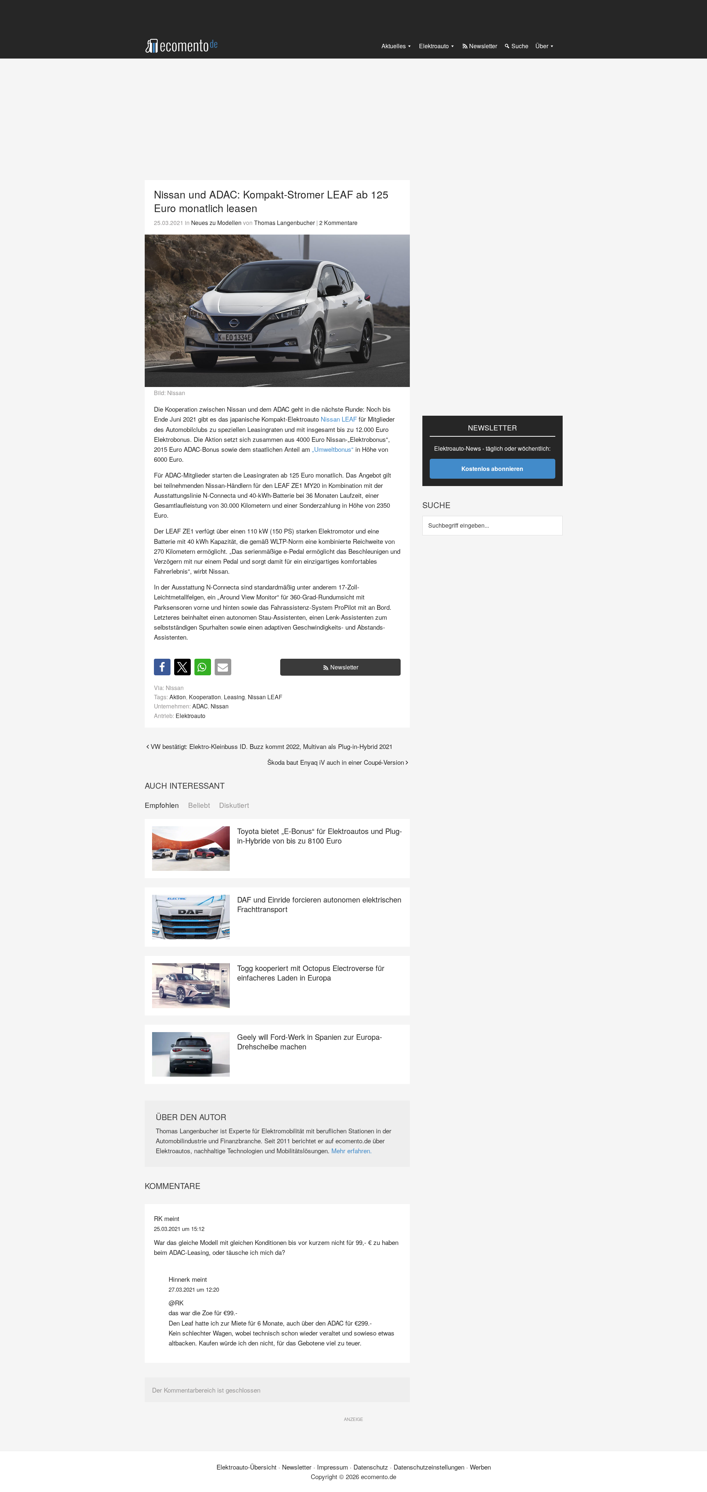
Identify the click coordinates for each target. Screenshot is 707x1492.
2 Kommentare (338, 222)
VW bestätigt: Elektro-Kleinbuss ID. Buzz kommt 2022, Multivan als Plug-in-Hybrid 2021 (272, 746)
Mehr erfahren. (351, 1150)
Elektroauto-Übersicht (247, 1466)
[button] (162, 667)
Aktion (177, 697)
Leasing (234, 697)
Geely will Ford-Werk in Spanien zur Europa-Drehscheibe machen (309, 1041)
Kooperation (205, 697)
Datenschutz (371, 1466)
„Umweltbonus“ (333, 449)
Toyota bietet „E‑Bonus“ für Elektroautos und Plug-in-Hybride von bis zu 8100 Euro (319, 836)
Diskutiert (234, 805)
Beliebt (199, 805)
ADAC (200, 706)
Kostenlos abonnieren (492, 468)
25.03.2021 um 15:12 (179, 1228)
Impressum (332, 1466)
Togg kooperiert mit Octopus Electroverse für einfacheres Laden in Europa (310, 973)
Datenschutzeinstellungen (429, 1466)
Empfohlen (162, 805)
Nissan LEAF (339, 418)
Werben (480, 1466)
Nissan (220, 706)
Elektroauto (190, 715)
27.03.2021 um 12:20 (194, 1289)
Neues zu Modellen (216, 222)
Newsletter (344, 667)
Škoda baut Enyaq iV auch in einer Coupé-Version (335, 762)
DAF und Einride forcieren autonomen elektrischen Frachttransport (319, 904)
